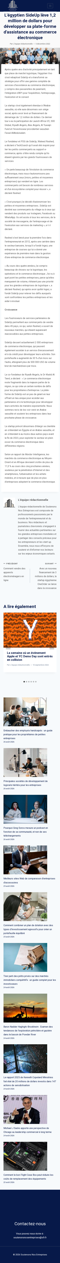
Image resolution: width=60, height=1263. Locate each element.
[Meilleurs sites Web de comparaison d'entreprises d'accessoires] (30, 859)
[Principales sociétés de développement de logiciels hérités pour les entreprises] (30, 762)
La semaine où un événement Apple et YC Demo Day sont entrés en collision (30, 656)
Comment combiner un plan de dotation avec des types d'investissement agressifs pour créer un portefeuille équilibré (28, 929)
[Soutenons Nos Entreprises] (13, 6)
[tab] (24, 681)
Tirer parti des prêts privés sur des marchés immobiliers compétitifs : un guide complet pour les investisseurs (29, 980)
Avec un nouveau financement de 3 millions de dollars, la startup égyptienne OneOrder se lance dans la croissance (46, 576)
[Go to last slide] (8, 645)
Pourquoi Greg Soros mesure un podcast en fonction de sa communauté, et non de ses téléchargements (25, 832)
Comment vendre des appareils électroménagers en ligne (14, 572)
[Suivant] (52, 645)
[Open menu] (50, 5)
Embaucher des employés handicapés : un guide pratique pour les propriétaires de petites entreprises (27, 734)
